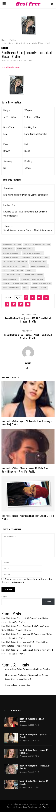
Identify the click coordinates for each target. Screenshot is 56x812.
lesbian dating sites (11, 275)
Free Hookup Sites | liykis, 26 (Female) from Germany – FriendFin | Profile (26, 422)
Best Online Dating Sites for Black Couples (31, 669)
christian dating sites (32, 253)
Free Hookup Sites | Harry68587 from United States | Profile (28, 320)
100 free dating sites (12, 244)
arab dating (8, 249)
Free (47, 257)
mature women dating (33, 275)
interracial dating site (13, 270)
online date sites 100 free (32, 279)
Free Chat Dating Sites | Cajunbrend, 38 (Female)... (34, 736)
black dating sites (25, 249)
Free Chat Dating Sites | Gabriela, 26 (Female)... (33, 782)
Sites (25, 288)
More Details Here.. (10, 67)
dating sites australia (31, 257)
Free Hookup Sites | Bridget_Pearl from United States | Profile (28, 336)
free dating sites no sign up (15, 262)
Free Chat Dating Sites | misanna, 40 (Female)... (33, 751)
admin (6, 60)
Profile (6, 283)
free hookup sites (38, 262)
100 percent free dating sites (37, 244)
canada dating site (11, 253)
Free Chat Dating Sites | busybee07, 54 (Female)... (34, 767)
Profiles (4, 48)
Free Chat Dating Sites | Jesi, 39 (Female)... (31, 720)
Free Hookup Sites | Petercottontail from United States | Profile (27, 517)
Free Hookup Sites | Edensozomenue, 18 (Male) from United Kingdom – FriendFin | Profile (25, 470)
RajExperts (44, 807)
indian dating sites (39, 266)
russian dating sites (42, 283)
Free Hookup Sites (21, 685)
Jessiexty (30, 270)
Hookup (24, 266)
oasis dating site (10, 279)
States (34, 288)
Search (4, 597)
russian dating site (21, 283)
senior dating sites (11, 288)
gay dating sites (10, 266)
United (43, 288)
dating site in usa (10, 257)
